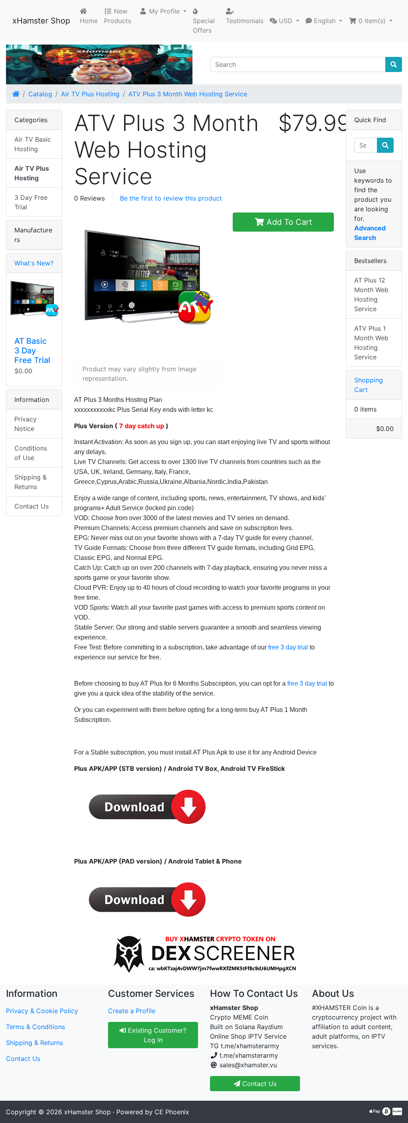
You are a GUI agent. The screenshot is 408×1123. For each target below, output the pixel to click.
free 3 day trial (288, 647)
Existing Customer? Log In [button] (156, 1035)
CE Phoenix (172, 1112)
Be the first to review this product (171, 198)
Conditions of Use (30, 453)
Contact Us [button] (258, 1084)
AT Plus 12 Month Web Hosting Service (371, 294)
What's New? (33, 263)
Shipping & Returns (30, 482)
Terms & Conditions (35, 1027)
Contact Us (31, 506)
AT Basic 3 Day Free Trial (32, 350)
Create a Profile (131, 1011)
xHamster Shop (41, 20)
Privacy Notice (25, 424)
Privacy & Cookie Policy (42, 1011)
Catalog (40, 94)
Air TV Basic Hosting (32, 144)
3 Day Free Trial (30, 202)
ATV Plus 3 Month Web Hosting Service (187, 94)
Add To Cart (288, 222)
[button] (163, 11)
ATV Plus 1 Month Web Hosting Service (371, 342)
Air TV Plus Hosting (90, 94)
